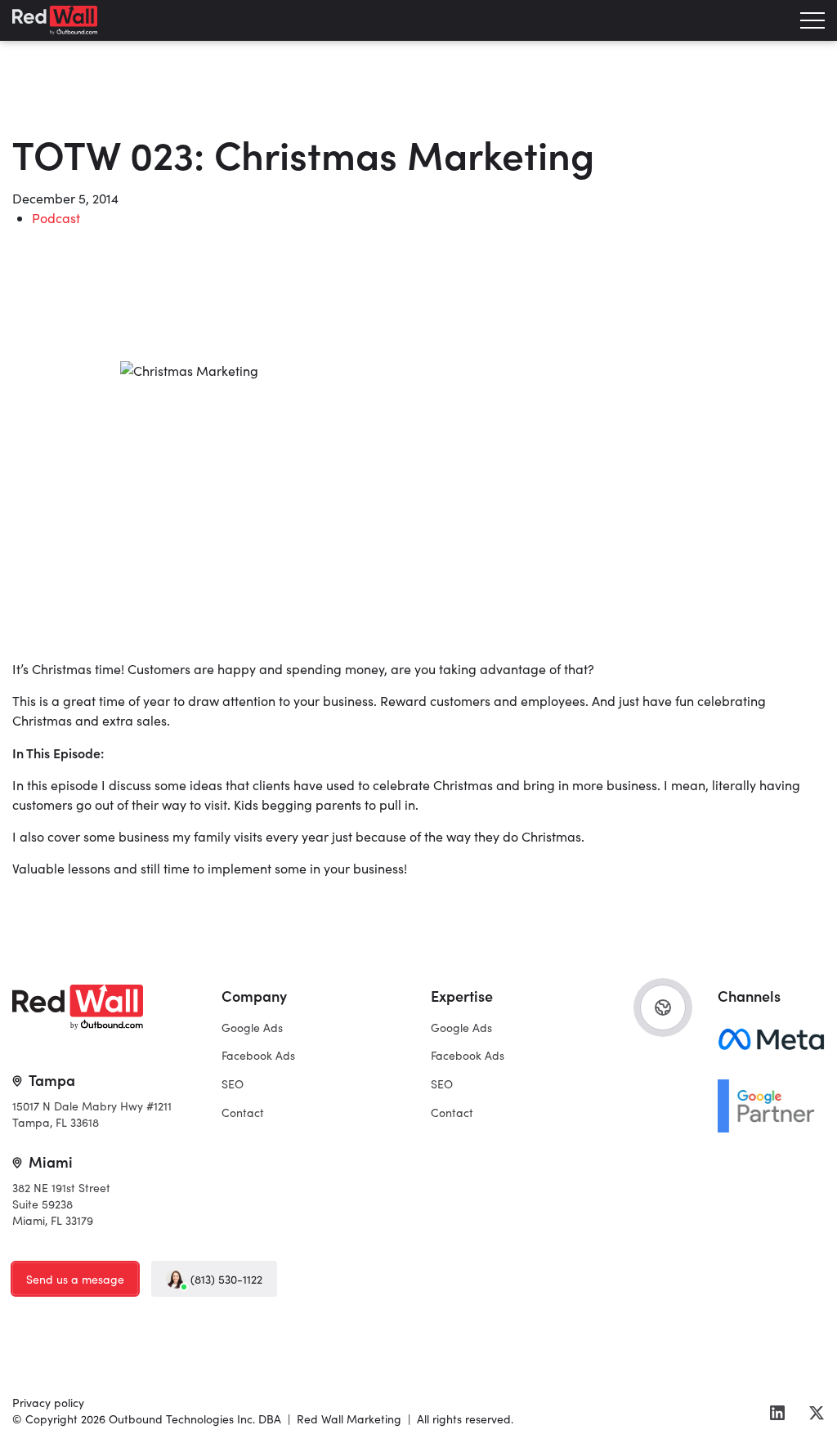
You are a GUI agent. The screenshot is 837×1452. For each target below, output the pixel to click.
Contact (243, 1112)
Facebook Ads (258, 1055)
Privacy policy (48, 1402)
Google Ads (252, 1027)
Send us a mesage (75, 1279)
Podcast (56, 217)
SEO (233, 1084)
